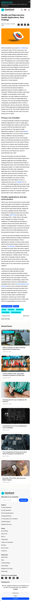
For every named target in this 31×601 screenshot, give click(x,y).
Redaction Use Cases (7, 568)
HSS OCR (12, 215)
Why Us (3, 536)
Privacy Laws (19, 309)
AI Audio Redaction (6, 510)
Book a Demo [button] (23, 14)
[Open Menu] (29, 10)
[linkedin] (10, 578)
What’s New (4, 571)
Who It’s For (4, 533)
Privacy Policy (5, 312)
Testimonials (4, 539)
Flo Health (19, 182)
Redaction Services (6, 524)
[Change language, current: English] (25, 10)
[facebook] (2, 578)
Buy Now (3, 545)
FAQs (2, 560)
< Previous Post (5, 315)
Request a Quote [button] (9, 14)
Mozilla (25, 131)
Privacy (16, 306)
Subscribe (24, 500)
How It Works (4, 531)
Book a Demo (4, 548)
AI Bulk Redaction (5, 521)
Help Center (4, 557)
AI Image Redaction (6, 516)
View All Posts (5, 319)
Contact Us (4, 550)
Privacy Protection (16, 312)
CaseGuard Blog (5, 562)
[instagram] (17, 578)
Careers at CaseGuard (7, 542)
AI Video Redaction (6, 507)
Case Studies (4, 565)
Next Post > (26, 315)
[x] (6, 578)
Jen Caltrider (11, 246)
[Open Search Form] (22, 10)
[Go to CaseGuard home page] (7, 10)
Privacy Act (11, 309)
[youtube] (14, 578)
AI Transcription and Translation (9, 518)
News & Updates (7, 306)
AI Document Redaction (7, 513)
